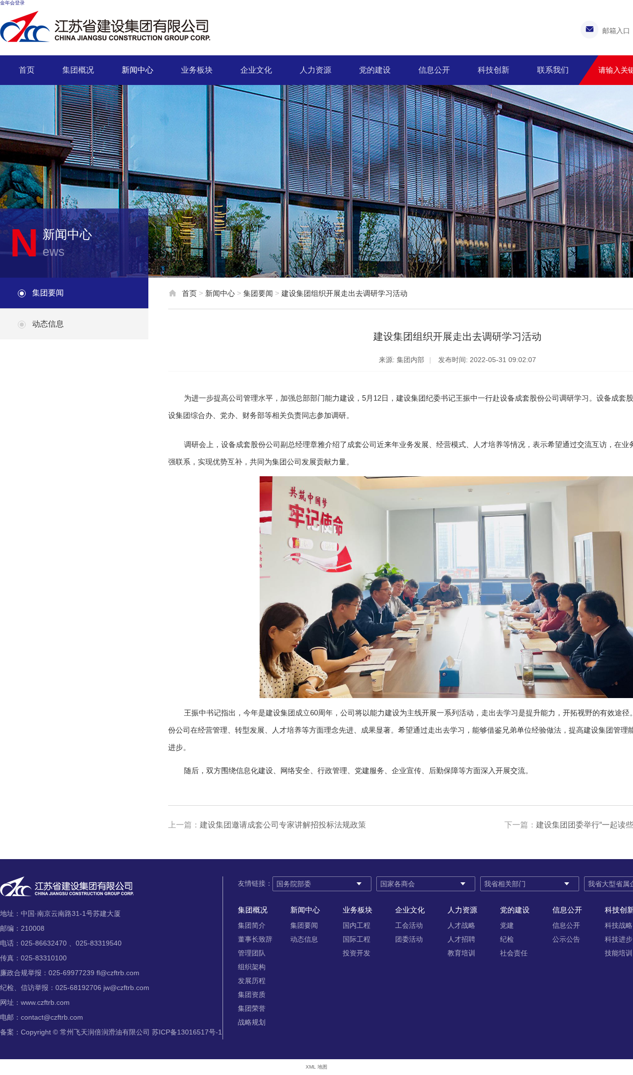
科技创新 (493, 70)
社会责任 (514, 953)
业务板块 (197, 70)
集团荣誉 (252, 1008)
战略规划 (252, 1022)
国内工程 (356, 925)
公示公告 (566, 939)
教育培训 (461, 953)
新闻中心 (137, 70)
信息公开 (434, 70)
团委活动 (409, 939)
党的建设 (375, 70)
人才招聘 (461, 939)
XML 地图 (316, 1067)
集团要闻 (48, 293)
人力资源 (315, 70)
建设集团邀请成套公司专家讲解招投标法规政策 (283, 825)
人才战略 (461, 925)
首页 (27, 70)
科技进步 (619, 939)
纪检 (507, 939)
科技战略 (619, 925)
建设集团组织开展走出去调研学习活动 (344, 293)
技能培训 (619, 953)
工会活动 (409, 925)
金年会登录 (12, 2)
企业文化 (256, 70)
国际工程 (356, 939)
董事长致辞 (255, 939)
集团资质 (252, 994)
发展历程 (252, 981)
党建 (507, 925)
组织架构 (252, 967)
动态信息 (48, 324)
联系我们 (553, 70)
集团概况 (78, 70)
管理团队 (252, 953)
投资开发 (356, 953)
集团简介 (252, 925)
